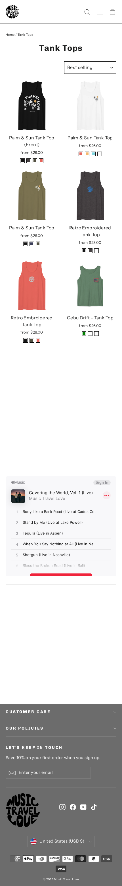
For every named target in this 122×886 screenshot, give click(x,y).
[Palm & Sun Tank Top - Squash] (87, 154)
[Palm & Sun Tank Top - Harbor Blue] (32, 244)
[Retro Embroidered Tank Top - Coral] (38, 340)
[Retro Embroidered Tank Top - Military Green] (32, 340)
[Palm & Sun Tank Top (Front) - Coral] (41, 161)
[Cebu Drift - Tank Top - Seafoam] (90, 334)
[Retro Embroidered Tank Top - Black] (84, 251)
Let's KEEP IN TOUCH (34, 747)
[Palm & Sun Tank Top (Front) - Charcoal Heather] (29, 161)
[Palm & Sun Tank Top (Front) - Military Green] (35, 161)
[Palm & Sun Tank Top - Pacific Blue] (93, 154)
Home (10, 35)
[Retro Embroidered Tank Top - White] (96, 251)
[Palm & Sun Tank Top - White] (100, 154)
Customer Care (28, 711)
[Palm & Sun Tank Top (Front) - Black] (22, 161)
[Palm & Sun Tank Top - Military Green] (38, 244)
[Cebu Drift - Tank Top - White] (96, 334)
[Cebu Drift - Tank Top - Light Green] (84, 334)
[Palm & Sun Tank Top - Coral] (81, 154)
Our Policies (25, 728)
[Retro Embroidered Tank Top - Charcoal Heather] (90, 251)
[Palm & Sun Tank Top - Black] (26, 244)
